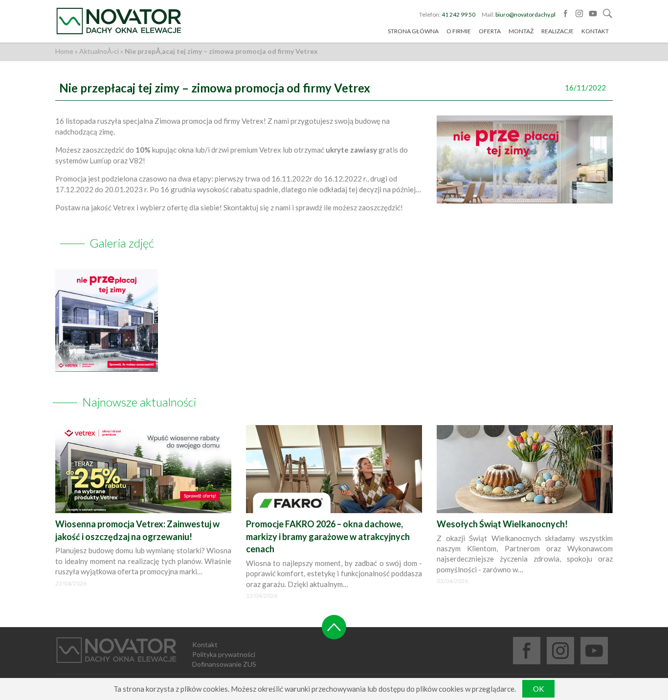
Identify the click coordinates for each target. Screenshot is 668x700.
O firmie (458, 31)
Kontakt (595, 31)
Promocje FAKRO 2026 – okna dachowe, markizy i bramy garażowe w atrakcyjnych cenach (328, 536)
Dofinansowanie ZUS (224, 664)
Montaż (521, 31)
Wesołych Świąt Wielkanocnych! (502, 524)
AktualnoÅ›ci (99, 51)
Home (64, 51)
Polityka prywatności (223, 654)
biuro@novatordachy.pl (525, 14)
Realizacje (557, 31)
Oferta (490, 31)
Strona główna (413, 31)
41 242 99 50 (458, 14)
